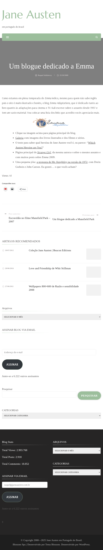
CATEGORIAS (10, 410)
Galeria (19, 137)
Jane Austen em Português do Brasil (64, 540)
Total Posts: (9, 456)
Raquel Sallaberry (45, 75)
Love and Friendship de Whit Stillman (50, 268)
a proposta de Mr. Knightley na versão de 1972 (62, 161)
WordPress (84, 544)
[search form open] (97, 37)
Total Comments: (12, 463)
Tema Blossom (52, 544)
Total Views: (9, 450)
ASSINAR (12, 497)
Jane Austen (31, 14)
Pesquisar (7, 389)
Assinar (12, 364)
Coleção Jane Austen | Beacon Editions (50, 250)
